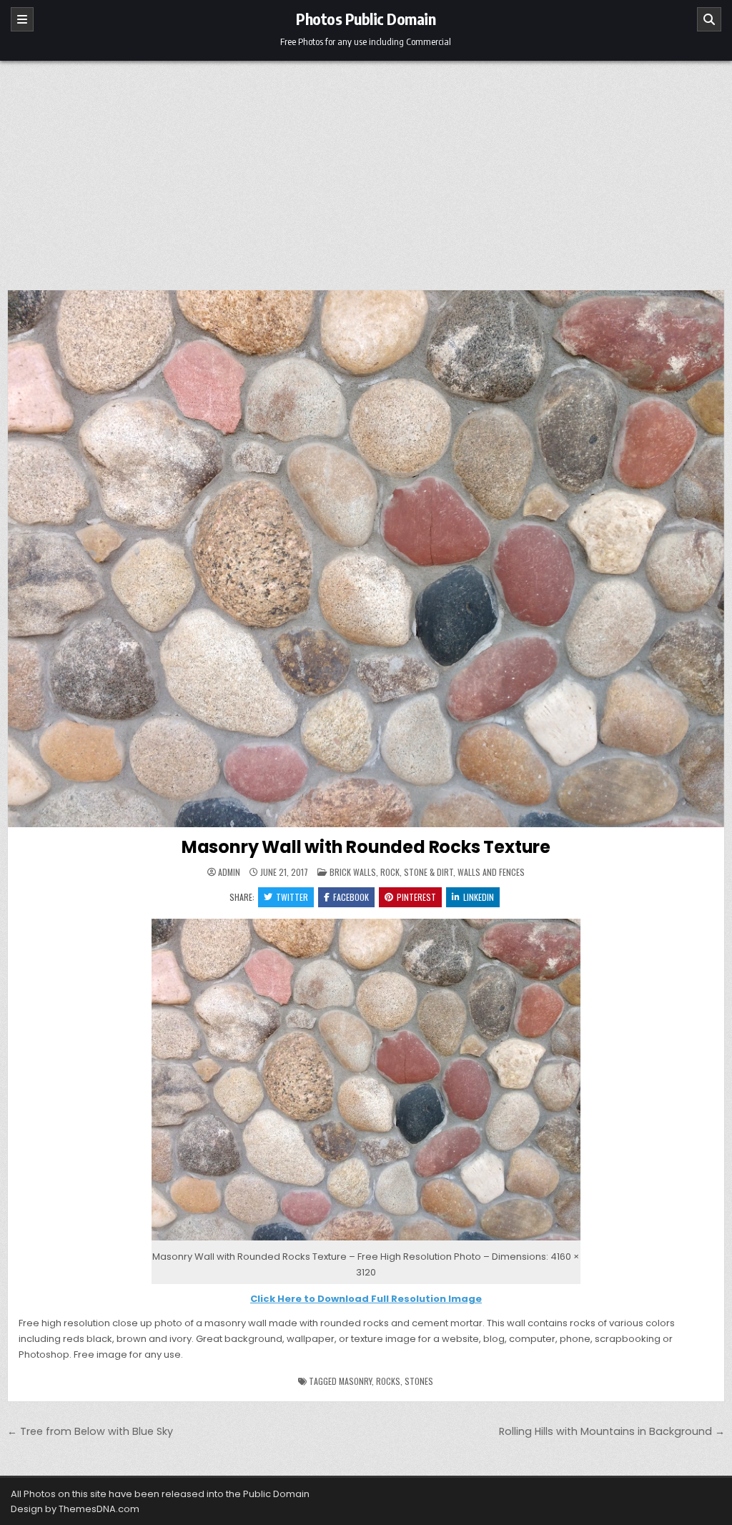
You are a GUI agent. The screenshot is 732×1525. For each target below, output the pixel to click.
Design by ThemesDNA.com (75, 1509)
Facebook (351, 897)
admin (229, 872)
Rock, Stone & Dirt (416, 872)
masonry (355, 1381)
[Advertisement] (366, 168)
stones (419, 1381)
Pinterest (416, 897)
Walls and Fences (491, 872)
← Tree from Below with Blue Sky (90, 1431)
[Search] (709, 19)
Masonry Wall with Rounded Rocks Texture (366, 847)
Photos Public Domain (365, 19)
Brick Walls (353, 872)
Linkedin (478, 897)
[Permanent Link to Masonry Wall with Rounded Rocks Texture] (366, 558)
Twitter (292, 897)
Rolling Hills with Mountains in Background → (612, 1431)
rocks (388, 1381)
